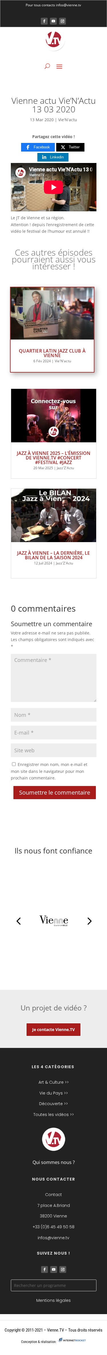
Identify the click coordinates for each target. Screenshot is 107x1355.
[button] (18, 920)
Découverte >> (53, 1104)
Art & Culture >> (54, 1082)
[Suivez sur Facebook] (44, 21)
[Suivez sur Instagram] (62, 21)
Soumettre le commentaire (54, 792)
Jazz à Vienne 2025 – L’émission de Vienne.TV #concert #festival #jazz (53, 457)
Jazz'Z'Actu (65, 467)
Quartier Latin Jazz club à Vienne (52, 353)
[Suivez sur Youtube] (53, 21)
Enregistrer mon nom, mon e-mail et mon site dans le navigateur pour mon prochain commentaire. (49, 771)
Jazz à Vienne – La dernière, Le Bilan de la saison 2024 (53, 555)
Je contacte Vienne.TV (53, 1029)
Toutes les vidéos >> (53, 1114)
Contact (53, 1194)
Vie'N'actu (67, 119)
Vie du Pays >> (53, 1093)
